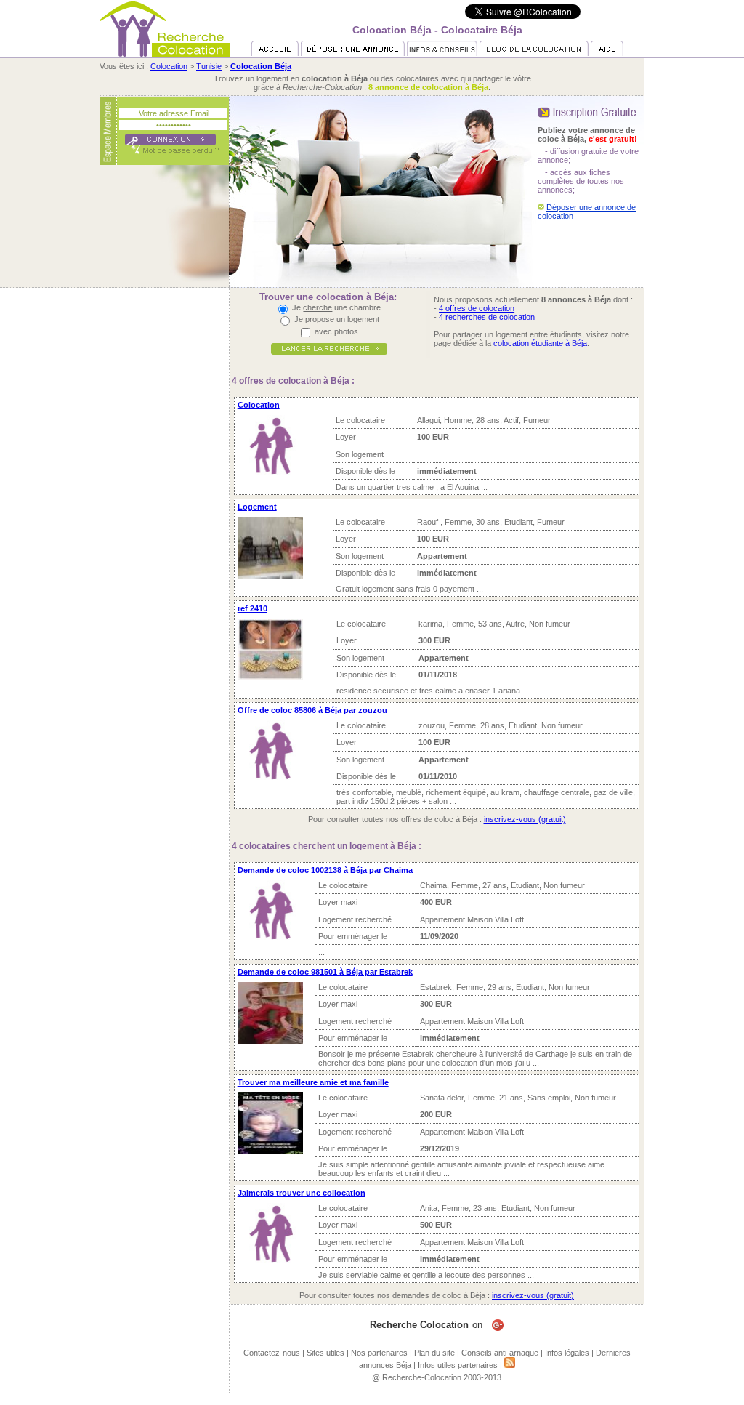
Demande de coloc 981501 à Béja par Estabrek (325, 971)
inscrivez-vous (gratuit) (525, 819)
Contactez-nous (271, 1352)
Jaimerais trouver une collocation (301, 1192)
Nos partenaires (379, 1352)
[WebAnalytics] (372, 1400)
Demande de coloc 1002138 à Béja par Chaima (325, 870)
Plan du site (434, 1352)
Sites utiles (325, 1352)
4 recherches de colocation (487, 317)
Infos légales (567, 1352)
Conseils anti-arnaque (499, 1352)
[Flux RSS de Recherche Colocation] (509, 1365)
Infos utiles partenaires (458, 1365)
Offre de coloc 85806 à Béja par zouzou (312, 710)
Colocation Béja (260, 66)
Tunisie (209, 66)
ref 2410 (252, 608)
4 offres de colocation (476, 308)
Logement (257, 506)
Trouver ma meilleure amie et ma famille (313, 1082)
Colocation (168, 66)
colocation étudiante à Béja (540, 343)
